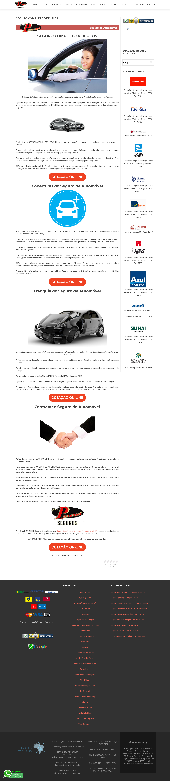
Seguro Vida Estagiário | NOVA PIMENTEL (129, 614)
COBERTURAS (81, 4)
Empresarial (85, 641)
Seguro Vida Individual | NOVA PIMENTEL (129, 608)
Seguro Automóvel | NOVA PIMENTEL (127, 625)
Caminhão (85, 614)
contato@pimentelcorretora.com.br (67, 773)
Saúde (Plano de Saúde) (85, 696)
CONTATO (151, 4)
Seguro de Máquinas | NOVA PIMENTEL (128, 619)
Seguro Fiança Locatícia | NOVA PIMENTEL (129, 603)
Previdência (85, 669)
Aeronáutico (85, 592)
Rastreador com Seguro (85, 674)
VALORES (112, 4)
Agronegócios (85, 597)
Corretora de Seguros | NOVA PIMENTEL (128, 636)
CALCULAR (124, 4)
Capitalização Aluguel (85, 619)
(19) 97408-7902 (108, 742)
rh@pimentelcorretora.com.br (67, 765)
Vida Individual (85, 713)
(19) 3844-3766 (106, 771)
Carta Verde (85, 630)
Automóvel (85, 608)
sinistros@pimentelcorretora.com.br (67, 757)
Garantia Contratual (85, 652)
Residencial (85, 691)
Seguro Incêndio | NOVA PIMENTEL (126, 630)
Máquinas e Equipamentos (85, 663)
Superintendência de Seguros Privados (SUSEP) (77, 531)
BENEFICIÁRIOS (98, 4)
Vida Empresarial (85, 707)
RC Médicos (85, 680)
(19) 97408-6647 (108, 749)
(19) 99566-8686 (109, 763)
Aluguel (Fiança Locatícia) (85, 603)
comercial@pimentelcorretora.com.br (67, 746)
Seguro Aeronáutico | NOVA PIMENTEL (128, 592)
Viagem (85, 702)
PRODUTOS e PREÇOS (62, 4)
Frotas (85, 647)
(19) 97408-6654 (106, 741)
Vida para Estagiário (85, 718)
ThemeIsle (148, 763)
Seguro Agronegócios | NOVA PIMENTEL (129, 597)
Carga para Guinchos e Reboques (85, 625)
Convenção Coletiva (85, 636)
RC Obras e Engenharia (85, 685)
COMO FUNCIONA (41, 4)
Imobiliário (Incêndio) (85, 658)
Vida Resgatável (85, 724)
